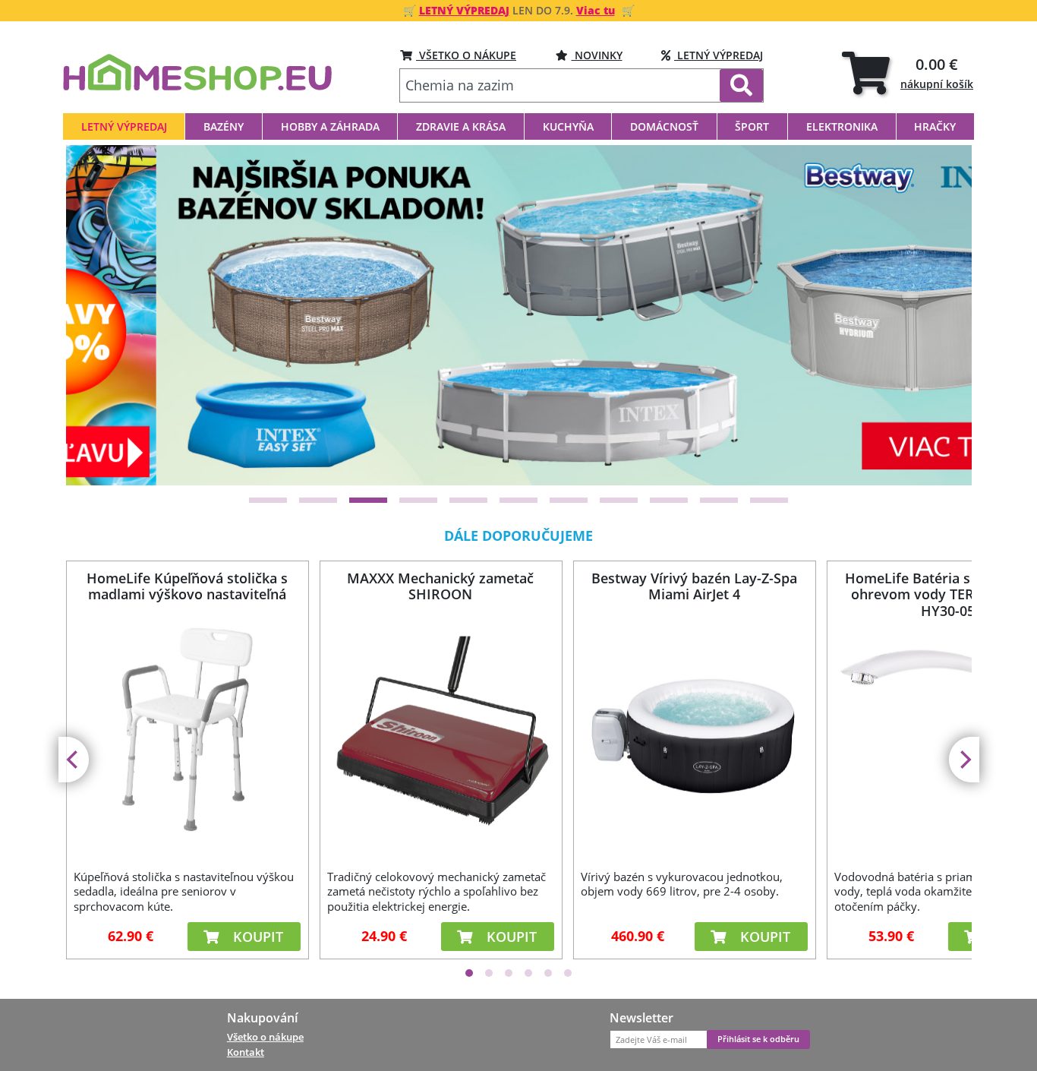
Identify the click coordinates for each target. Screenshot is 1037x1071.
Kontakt (245, 1052)
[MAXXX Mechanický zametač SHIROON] (440, 733)
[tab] (907, 72)
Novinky (597, 55)
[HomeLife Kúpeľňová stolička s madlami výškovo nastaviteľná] (186, 733)
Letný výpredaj (718, 55)
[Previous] (96, 315)
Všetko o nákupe (265, 1037)
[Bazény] (520, 315)
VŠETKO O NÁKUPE (466, 55)
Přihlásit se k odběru (758, 1039)
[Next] (941, 315)
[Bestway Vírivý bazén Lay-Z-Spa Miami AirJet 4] (694, 733)
